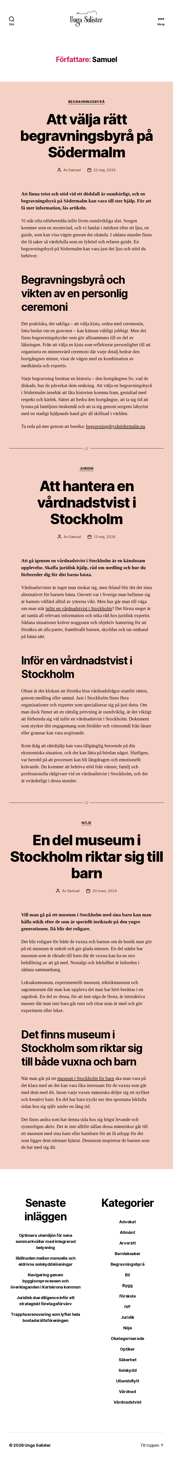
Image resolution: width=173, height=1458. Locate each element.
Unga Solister (38, 1445)
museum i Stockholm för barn (85, 1078)
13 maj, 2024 (104, 536)
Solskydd (127, 1370)
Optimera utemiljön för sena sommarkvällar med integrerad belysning (45, 1241)
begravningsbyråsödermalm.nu (115, 426)
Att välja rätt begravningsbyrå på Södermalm (86, 135)
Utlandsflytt (127, 1381)
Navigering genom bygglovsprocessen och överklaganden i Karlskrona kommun (45, 1280)
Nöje (86, 823)
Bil (127, 1274)
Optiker (127, 1349)
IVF (127, 1306)
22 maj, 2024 (104, 170)
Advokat (127, 1221)
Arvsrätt (127, 1243)
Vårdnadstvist (127, 1402)
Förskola (127, 1296)
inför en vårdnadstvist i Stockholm (79, 609)
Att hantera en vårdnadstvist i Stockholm (86, 502)
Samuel (74, 170)
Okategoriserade (127, 1338)
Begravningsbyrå (86, 102)
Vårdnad (127, 1391)
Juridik (87, 469)
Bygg (127, 1285)
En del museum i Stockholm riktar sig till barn (86, 856)
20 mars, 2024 (104, 891)
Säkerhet (128, 1359)
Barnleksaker (128, 1253)
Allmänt (127, 1232)
